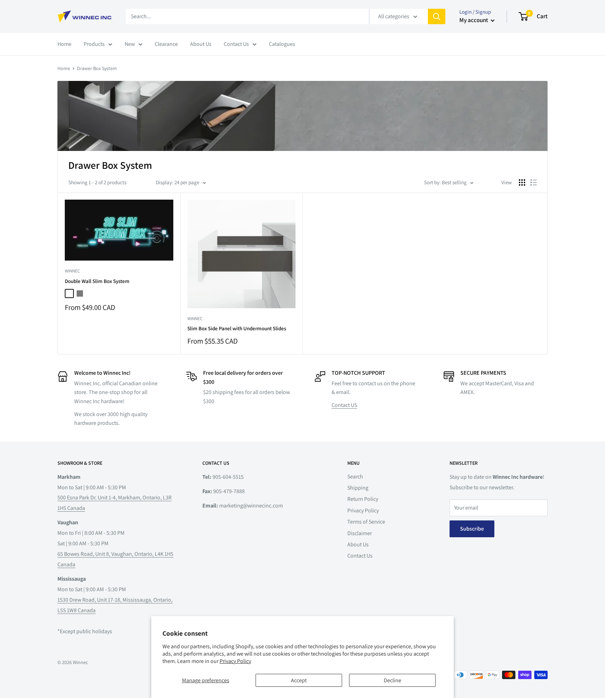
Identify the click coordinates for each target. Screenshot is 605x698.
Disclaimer (359, 533)
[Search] (436, 16)
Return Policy (362, 499)
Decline (392, 680)
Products (94, 44)
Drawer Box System (97, 68)
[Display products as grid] (522, 182)
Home (64, 44)
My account (474, 20)
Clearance (166, 44)
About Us (200, 44)
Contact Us (236, 44)
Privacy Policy (235, 661)
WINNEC (72, 271)
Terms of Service (366, 521)
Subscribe (472, 528)
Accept (299, 680)
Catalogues (282, 44)
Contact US (344, 405)
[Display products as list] (533, 182)
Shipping (357, 487)
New (130, 44)
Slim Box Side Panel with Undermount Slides (236, 328)
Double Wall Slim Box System (97, 281)
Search (355, 476)
